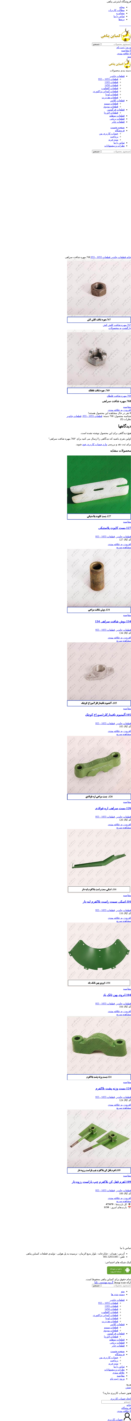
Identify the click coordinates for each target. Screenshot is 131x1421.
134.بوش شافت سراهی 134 (113, 621)
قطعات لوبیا (111, 94)
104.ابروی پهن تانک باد (117, 995)
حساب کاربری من (108, 133)
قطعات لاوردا (111, 112)
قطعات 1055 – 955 (108, 79)
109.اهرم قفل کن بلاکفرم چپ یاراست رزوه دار (101, 1181)
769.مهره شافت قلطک (119, 396)
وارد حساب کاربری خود (94, 444)
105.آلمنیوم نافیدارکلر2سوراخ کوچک (108, 714)
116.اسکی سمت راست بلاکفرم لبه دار (107, 901)
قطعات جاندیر (118, 257)
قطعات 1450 (111, 85)
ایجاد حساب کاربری (120, 1398)
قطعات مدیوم (111, 106)
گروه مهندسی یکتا (103, 1282)
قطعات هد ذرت (110, 97)
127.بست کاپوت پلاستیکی (114, 528)
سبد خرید (113, 139)
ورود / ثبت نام (117, 1378)
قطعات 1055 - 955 (100, 257)
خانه (128, 257)
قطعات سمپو (111, 103)
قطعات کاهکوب (109, 88)
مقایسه (121, 1375)
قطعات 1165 (111, 82)
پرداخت (114, 136)
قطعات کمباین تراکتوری (105, 91)
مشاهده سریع (123, 547)
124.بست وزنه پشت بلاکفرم (113, 1088)
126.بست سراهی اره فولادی (113, 808)
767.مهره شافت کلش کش (117, 325)
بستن (128, 1387)
